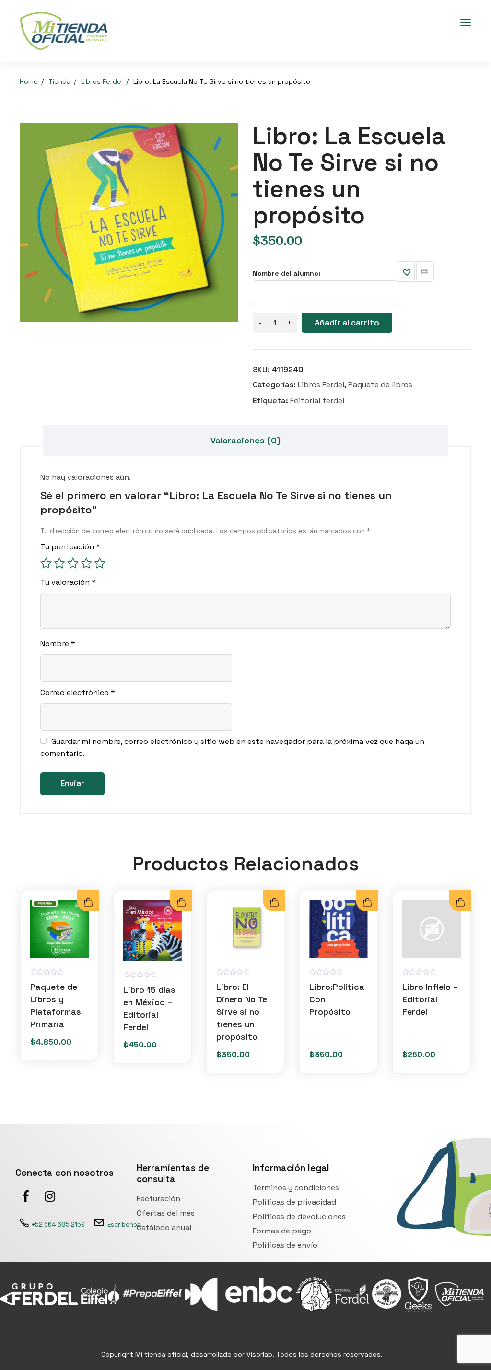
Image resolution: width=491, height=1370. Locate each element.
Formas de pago (282, 1231)
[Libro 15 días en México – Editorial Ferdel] (152, 930)
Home (29, 81)
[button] (181, 903)
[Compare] (424, 271)
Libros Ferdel (102, 81)
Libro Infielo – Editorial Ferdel (430, 999)
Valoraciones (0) (245, 440)
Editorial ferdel (317, 400)
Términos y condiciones (296, 1188)
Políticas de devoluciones (299, 1216)
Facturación (158, 1199)
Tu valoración (68, 582)
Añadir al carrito (347, 322)
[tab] (245, 440)
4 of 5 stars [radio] (86, 563)
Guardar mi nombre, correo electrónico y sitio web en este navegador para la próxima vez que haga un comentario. (232, 747)
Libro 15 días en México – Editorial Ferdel (149, 1008)
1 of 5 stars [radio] (46, 563)
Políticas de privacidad (294, 1202)
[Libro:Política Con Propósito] (338, 929)
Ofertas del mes (166, 1213)
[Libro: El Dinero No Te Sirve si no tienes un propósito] (245, 929)
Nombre (57, 644)
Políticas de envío (285, 1245)
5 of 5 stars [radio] (99, 563)
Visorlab (259, 1354)
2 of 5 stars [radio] (59, 563)
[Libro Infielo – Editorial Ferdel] (431, 929)
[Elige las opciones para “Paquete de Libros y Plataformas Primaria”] (88, 903)
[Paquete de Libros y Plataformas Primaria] (59, 929)
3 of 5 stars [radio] (73, 563)
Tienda (59, 81)
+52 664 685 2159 (58, 1224)
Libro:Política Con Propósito (336, 999)
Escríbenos (123, 1224)
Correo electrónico (77, 692)
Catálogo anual (164, 1227)
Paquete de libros (380, 385)
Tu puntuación (70, 547)
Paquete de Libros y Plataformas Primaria (55, 1005)
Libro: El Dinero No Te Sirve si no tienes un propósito (241, 1011)
